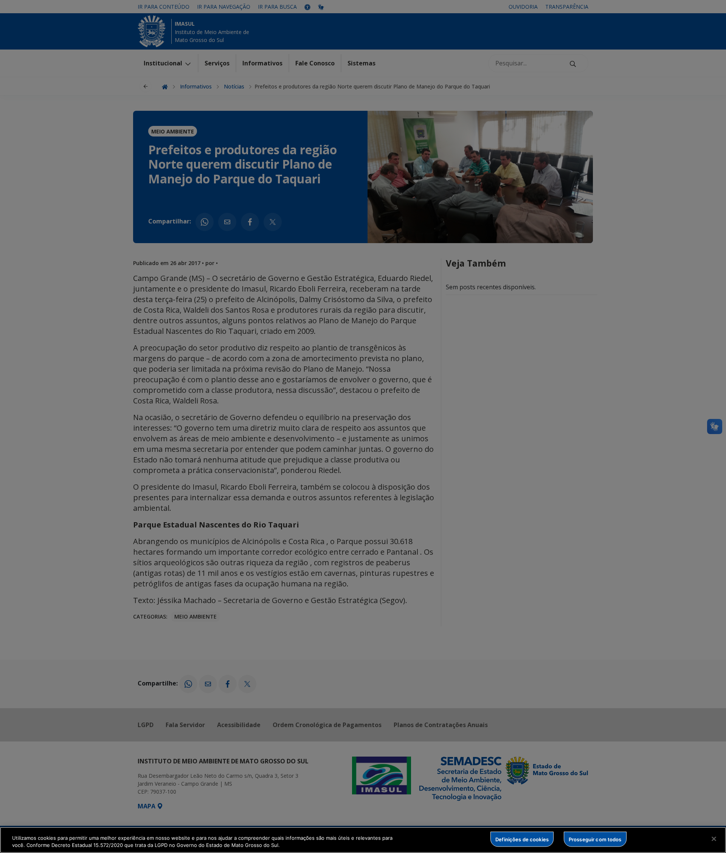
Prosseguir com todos (595, 839)
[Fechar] (714, 839)
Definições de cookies (522, 839)
